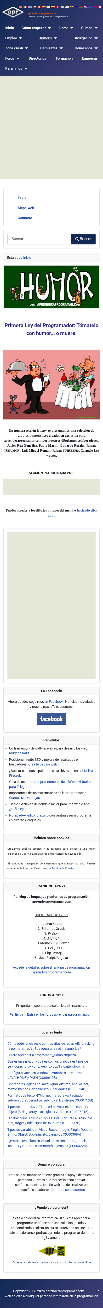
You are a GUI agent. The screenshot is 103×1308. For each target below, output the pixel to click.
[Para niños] (25, 68)
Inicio (9, 28)
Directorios (37, 58)
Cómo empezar (34, 28)
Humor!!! (45, 38)
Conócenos (83, 48)
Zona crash (14, 48)
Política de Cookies (63, 868)
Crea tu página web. (43, 764)
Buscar (86, 239)
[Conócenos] (95, 48)
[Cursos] (95, 28)
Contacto (25, 218)
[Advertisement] (51, 127)
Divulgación (83, 38)
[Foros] (16, 58)
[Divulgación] (95, 38)
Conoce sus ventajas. (25, 798)
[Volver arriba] (95, 1300)
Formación (64, 58)
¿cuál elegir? (18, 809)
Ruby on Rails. (19, 753)
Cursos (86, 28)
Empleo (11, 38)
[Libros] (71, 28)
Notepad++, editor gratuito (29, 815)
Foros (9, 58)
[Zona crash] (25, 48)
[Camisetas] (60, 48)
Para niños (13, 68)
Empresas (90, 58)
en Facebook (54, 701)
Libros (64, 28)
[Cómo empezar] (48, 28)
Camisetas (48, 48)
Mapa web (26, 208)
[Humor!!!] (54, 38)
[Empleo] (19, 38)
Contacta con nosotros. (68, 1190)
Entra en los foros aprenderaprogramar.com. (51, 1014)
